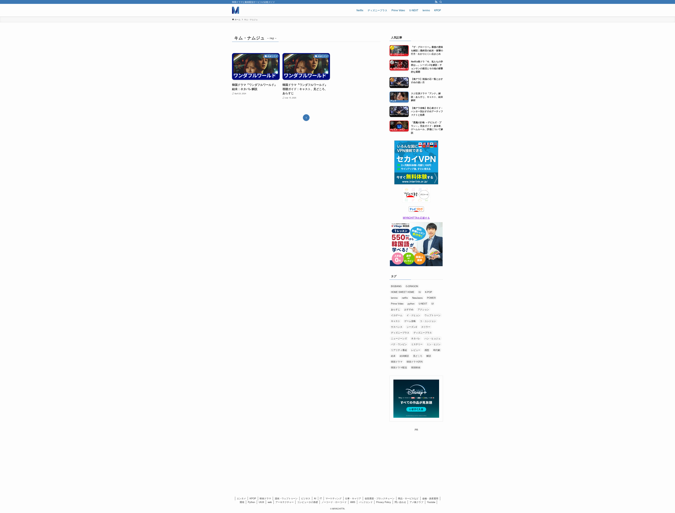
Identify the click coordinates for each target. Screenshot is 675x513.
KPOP (253, 498)
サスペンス (396, 326)
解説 (428, 355)
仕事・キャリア (353, 498)
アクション (423, 309)
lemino (394, 297)
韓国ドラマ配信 (399, 367)
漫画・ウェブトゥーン (286, 498)
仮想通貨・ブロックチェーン (379, 498)
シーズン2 (412, 326)
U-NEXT (423, 303)
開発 (242, 502)
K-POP (428, 292)
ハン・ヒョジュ (433, 338)
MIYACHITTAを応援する (416, 217)
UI (432, 303)
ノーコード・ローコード (334, 502)
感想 (427, 350)
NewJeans (417, 297)
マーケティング (334, 498)
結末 (393, 355)
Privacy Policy (383, 502)
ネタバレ (415, 338)
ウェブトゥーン (433, 315)
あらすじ (395, 309)
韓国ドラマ (396, 361)
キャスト (395, 321)
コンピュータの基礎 (307, 502)
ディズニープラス (400, 332)
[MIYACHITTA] (235, 10)
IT (321, 498)
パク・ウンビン (399, 344)
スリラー (425, 326)
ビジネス (305, 498)
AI (315, 498)
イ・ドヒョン (413, 315)
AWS (352, 502)
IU (420, 292)
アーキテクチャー (284, 502)
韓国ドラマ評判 (415, 361)
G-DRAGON (412, 286)
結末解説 (404, 355)
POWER (431, 297)
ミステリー (417, 344)
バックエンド (366, 502)
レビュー (415, 350)
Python (251, 502)
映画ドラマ (265, 498)
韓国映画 (415, 367)
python (411, 303)
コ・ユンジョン (428, 321)
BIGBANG (396, 286)
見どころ (417, 355)
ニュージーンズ (399, 338)
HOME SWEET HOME (402, 292)
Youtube (431, 502)
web (270, 502)
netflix (405, 297)
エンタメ (241, 498)
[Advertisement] (416, 454)
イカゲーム (396, 315)
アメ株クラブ (416, 502)
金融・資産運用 (430, 498)
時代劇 (436, 350)
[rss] (436, 2)
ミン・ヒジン (434, 344)
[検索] (440, 2)
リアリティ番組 (399, 350)
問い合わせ (400, 502)
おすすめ (408, 309)
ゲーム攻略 (410, 321)
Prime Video (397, 303)
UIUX (261, 502)
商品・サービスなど (408, 498)
